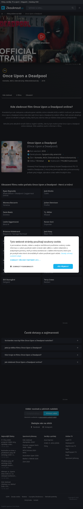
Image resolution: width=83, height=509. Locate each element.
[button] (41, 260)
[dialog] (41, 254)
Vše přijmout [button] (63, 266)
